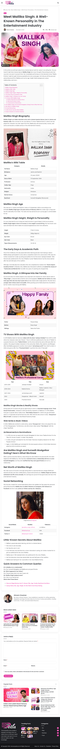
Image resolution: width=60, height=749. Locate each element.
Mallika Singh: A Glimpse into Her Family (16, 96)
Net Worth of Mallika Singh (12, 106)
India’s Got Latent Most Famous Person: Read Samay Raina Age (15, 705)
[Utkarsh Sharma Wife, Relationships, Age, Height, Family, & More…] (30, 732)
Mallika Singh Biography (11, 87)
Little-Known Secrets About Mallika (15, 109)
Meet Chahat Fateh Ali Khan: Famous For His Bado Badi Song (29, 625)
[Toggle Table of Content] (40, 85)
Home (6, 9)
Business (44, 733)
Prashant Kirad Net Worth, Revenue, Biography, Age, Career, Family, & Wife (47, 625)
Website (33, 665)
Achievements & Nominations (14, 102)
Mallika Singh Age (10, 91)
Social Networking (10, 108)
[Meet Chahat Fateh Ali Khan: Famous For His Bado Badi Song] (30, 618)
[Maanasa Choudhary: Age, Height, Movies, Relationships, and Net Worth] (35, 691)
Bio (9, 9)
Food (43, 735)
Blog (43, 730)
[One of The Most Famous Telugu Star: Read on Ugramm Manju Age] (35, 700)
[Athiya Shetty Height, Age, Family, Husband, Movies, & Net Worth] (36, 732)
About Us (37, 746)
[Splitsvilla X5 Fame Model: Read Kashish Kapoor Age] (12, 618)
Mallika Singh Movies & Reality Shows (16, 99)
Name (5, 660)
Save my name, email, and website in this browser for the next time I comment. (24, 671)
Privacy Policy (55, 746)
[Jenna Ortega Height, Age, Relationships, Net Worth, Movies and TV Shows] (24, 736)
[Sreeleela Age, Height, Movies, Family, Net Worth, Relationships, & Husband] (30, 736)
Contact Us (42, 746)
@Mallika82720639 (27, 534)
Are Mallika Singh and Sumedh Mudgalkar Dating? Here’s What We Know (24, 104)
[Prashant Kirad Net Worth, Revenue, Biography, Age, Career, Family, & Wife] (48, 618)
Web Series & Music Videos (14, 101)
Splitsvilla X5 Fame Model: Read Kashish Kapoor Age (11, 624)
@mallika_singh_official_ (28, 527)
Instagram (33, 520)
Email (5, 665)
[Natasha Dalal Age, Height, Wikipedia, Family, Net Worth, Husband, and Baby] (24, 732)
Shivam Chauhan (10, 29)
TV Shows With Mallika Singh (12, 98)
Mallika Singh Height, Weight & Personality (16, 92)
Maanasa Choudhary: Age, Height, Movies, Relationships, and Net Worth (48, 691)
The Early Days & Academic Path (14, 94)
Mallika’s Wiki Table (10, 89)
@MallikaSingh (26, 530)
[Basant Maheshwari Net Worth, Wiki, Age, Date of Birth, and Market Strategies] (35, 707)
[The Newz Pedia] (11, 2)
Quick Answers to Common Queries (15, 111)
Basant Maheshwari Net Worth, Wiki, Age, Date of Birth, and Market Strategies (48, 707)
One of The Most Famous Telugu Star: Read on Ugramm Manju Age (48, 699)
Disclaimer (48, 746)
